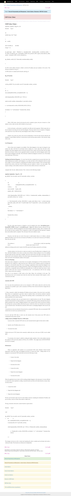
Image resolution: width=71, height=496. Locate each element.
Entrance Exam (47, 1)
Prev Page (7, 7)
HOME (16, 1)
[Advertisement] (60, 21)
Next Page (47, 7)
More (53, 1)
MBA (37, 1)
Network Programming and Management (14, 5)
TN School (41, 1)
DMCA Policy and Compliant (41, 492)
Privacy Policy (28, 492)
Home (5, 5)
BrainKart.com (10, 1)
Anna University (21, 1)
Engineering (32, 1)
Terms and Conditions (33, 492)
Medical (27, 1)
